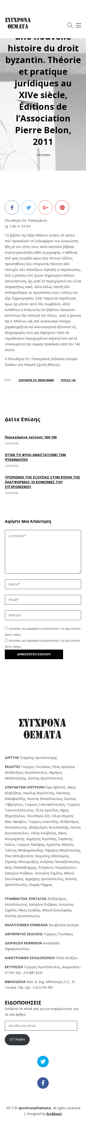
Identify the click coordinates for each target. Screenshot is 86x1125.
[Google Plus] (45, 207)
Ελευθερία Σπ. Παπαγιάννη (36, 380)
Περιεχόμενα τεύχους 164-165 (31, 437)
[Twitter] (29, 207)
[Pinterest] (62, 207)
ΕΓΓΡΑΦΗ (17, 1039)
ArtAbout (54, 1113)
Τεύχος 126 (67, 380)
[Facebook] (12, 207)
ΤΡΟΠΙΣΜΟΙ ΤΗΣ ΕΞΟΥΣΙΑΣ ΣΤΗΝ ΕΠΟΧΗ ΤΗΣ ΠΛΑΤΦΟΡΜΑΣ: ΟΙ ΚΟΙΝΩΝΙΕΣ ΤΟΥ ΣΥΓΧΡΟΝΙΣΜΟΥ (42, 482)
